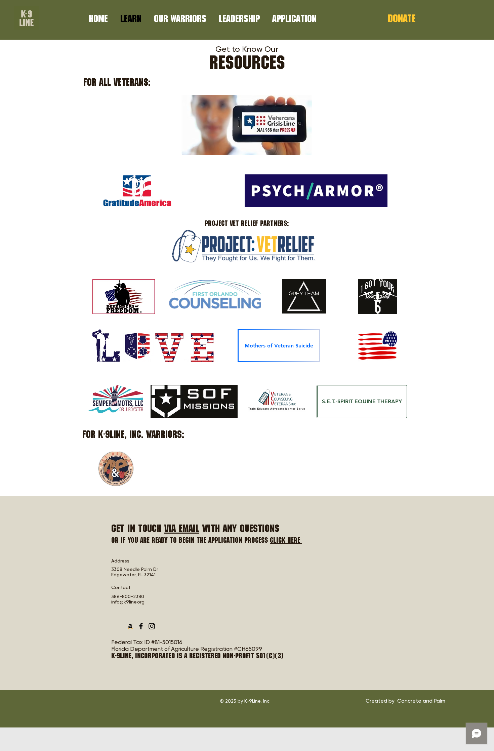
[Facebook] (141, 626)
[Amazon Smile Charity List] (130, 626)
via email (181, 530)
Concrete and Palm (421, 701)
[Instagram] (152, 626)
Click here (286, 541)
